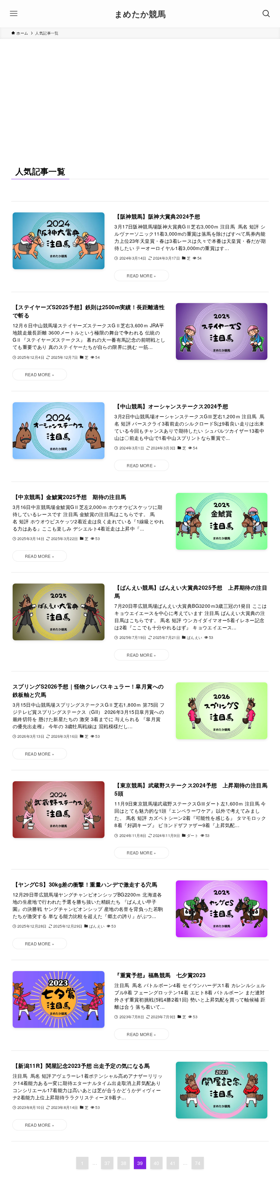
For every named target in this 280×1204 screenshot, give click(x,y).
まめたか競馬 (140, 14)
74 (198, 1163)
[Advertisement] (140, 90)
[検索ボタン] (266, 13)
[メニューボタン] (13, 13)
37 (107, 1163)
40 (156, 1163)
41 (173, 1163)
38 (124, 1163)
